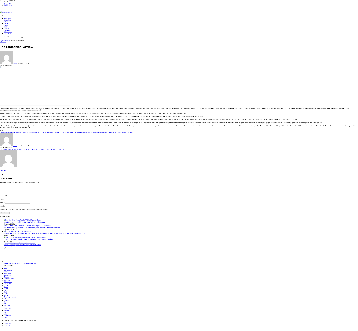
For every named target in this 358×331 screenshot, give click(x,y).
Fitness (6, 25)
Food (5, 27)
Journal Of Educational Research (44, 132)
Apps (5, 268)
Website (2, 206)
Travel (5, 317)
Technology (7, 315)
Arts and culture (8, 270)
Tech (5, 314)
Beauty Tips (7, 20)
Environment (7, 283)
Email (2, 202)
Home (2, 40)
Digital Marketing (9, 278)
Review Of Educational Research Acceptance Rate (70, 132)
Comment (3, 196)
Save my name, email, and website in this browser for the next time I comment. (25, 209)
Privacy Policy (8, 5)
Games (6, 293)
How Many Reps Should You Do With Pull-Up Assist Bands (24, 222)
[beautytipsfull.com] (6, 12)
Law (5, 298)
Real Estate (7, 305)
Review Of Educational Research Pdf (96, 132)
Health (6, 295)
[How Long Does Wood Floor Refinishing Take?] (14, 261)
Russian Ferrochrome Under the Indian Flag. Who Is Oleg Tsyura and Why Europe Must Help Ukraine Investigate (44, 233)
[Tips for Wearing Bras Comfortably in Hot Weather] (19, 243)
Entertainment (8, 32)
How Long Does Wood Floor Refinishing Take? (20, 263)
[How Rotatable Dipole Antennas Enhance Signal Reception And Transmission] (27, 225)
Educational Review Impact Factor (24, 132)
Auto (5, 272)
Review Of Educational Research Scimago (120, 132)
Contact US (7, 4)
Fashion (6, 22)
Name (2, 199)
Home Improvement (10, 297)
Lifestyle (6, 28)
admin (15, 64)
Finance (6, 287)
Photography (7, 30)
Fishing (6, 288)
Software (6, 310)
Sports (5, 312)
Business (6, 277)
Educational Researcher (7, 132)
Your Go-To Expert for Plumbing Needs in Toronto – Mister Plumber (28, 239)
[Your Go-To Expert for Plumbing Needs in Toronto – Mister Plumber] (25, 237)
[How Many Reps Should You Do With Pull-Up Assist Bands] (22, 220)
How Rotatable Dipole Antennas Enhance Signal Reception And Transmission (32, 228)
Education (7, 40)
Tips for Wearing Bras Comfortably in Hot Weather (22, 245)
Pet (5, 303)
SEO (5, 307)
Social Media (7, 309)
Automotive (7, 18)
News (5, 302)
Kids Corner (7, 33)
